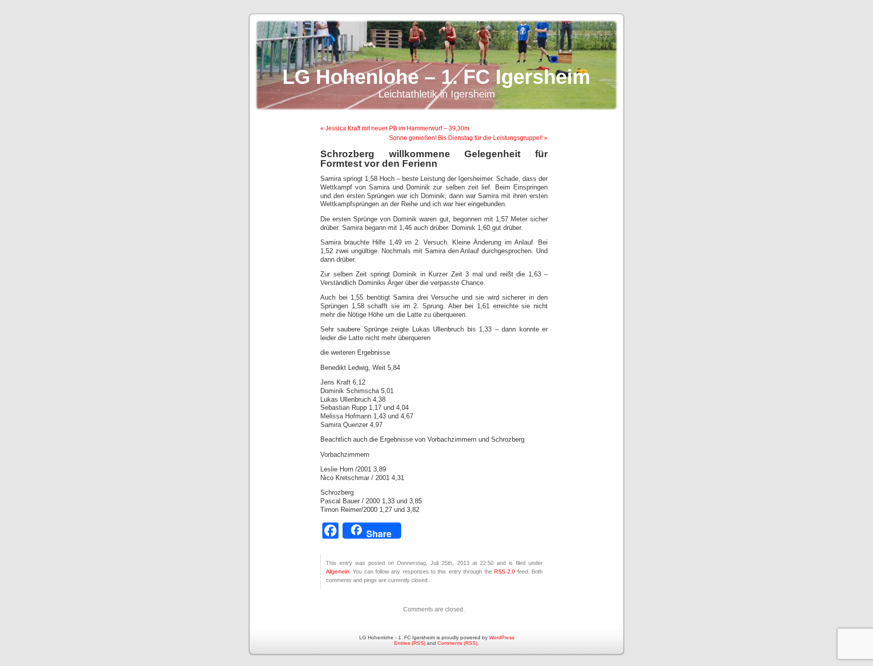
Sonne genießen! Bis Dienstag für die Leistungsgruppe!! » (468, 137)
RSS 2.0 (504, 571)
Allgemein (337, 571)
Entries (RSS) (409, 643)
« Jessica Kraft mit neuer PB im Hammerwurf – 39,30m (394, 128)
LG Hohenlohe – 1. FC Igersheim (436, 77)
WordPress (501, 637)
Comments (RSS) (457, 643)
